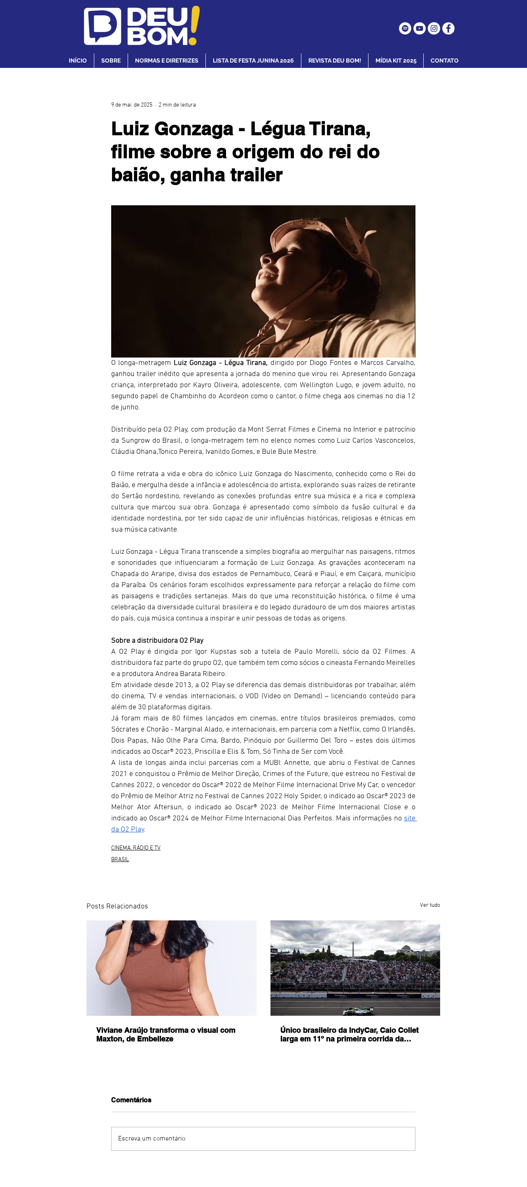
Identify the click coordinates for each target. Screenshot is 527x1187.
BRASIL (120, 859)
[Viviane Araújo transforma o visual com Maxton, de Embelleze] (171, 968)
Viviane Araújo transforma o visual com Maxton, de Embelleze (166, 1034)
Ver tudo (430, 905)
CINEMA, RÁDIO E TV (136, 848)
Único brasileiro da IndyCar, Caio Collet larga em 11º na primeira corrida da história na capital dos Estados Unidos (349, 1034)
